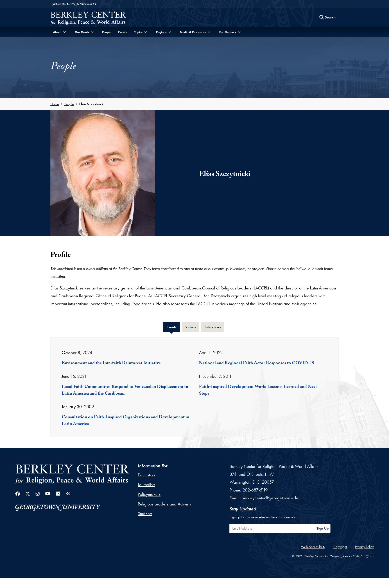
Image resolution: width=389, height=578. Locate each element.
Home (54, 104)
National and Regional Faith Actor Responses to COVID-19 (256, 363)
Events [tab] (173, 326)
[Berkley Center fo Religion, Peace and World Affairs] (88, 18)
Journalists (146, 484)
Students (145, 514)
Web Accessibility (313, 546)
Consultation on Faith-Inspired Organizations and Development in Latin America (125, 421)
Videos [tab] (192, 326)
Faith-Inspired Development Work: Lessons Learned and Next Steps (258, 390)
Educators (146, 475)
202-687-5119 (255, 490)
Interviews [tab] (214, 326)
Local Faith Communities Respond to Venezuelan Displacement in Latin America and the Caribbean (125, 390)
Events (122, 32)
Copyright (340, 546)
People (106, 32)
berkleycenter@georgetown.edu (270, 498)
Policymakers (149, 494)
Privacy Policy (364, 546)
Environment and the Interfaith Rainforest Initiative (111, 363)
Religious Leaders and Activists (164, 504)
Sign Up (322, 528)
